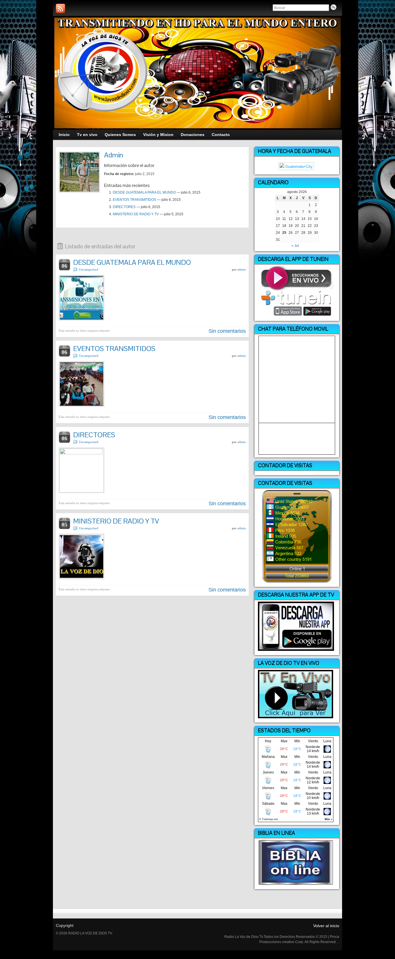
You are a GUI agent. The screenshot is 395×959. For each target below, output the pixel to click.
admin (241, 269)
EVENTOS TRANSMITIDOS (134, 200)
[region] (197, 73)
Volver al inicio (326, 925)
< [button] (60, 71)
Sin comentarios (227, 331)
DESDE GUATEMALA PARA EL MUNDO (144, 192)
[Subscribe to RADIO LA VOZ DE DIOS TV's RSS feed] (60, 8)
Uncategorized (88, 269)
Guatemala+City (298, 166)
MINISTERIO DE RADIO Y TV (136, 214)
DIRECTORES (124, 207)
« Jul (295, 246)
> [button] (335, 71)
